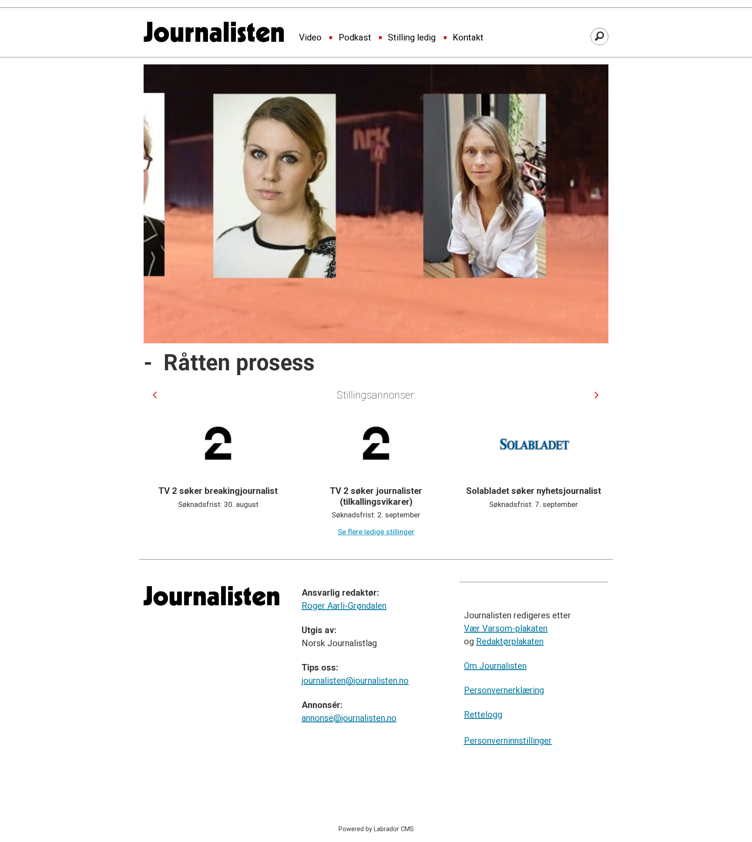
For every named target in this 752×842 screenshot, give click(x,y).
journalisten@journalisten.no (355, 680)
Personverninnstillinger (508, 740)
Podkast (355, 38)
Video (310, 38)
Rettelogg (483, 714)
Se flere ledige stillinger (376, 531)
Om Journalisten (495, 666)
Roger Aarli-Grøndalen (344, 605)
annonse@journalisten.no (349, 718)
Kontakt (468, 38)
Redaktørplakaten (510, 641)
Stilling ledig (412, 38)
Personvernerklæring (504, 690)
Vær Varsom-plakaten (505, 628)
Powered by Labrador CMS (376, 829)
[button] (154, 395)
